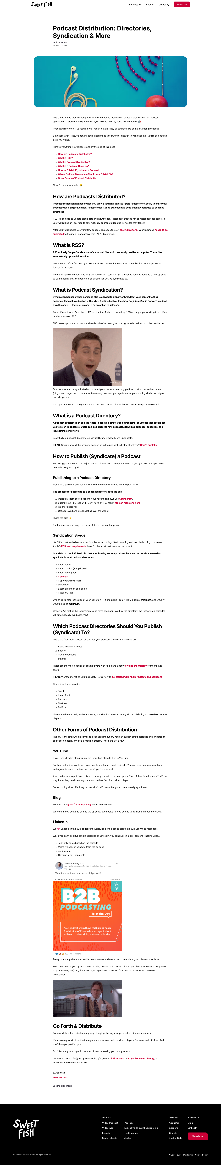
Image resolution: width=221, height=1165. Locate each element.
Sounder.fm (125, 498)
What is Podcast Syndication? (74, 162)
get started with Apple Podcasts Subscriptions (137, 677)
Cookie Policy (201, 1155)
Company (164, 4)
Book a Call (175, 1138)
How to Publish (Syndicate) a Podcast (78, 170)
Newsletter (198, 1136)
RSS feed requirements (73, 546)
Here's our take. (148, 445)
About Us (174, 1123)
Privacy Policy (174, 1155)
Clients (150, 4)
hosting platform (129, 230)
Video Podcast (110, 1123)
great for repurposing (79, 804)
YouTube (129, 1123)
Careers (173, 1128)
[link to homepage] (41, 4)
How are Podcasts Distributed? (75, 154)
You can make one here (127, 502)
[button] (135, 4)
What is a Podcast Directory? (74, 166)
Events (106, 1133)
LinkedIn (192, 1128)
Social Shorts (109, 1138)
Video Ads (107, 1128)
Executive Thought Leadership (141, 1128)
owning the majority (136, 665)
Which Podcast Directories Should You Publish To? (85, 174)
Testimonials (131, 1133)
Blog (190, 1123)
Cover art (63, 576)
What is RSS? (65, 158)
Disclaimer (188, 1155)
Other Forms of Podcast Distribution (77, 178)
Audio (127, 1138)
